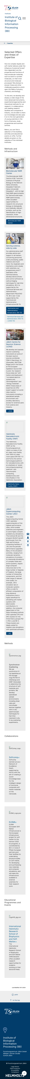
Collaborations (11, 736)
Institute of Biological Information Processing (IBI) (11, 24)
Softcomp (13, 757)
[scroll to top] (24, 1073)
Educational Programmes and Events (12, 902)
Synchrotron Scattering (14, 666)
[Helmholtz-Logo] (15, 1076)
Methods (8, 643)
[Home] (4, 43)
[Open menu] (24, 18)
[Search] (20, 18)
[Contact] (28, 534)
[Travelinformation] (28, 541)
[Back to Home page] (12, 8)
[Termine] (28, 545)
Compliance (15, 1072)
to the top (16, 1000)
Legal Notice (15, 1066)
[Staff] (28, 537)
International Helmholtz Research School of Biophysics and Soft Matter (15, 934)
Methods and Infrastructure (11, 150)
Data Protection (15, 1068)
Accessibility (15, 1070)
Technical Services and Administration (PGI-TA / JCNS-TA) (15, 319)
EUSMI (12, 822)
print (16, 994)
